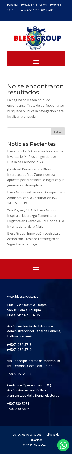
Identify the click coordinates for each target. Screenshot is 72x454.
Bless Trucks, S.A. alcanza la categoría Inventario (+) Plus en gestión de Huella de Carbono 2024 (35, 156)
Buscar (58, 131)
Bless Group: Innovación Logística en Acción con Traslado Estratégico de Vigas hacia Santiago (34, 238)
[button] (63, 445)
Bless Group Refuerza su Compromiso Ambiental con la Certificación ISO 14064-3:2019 (36, 197)
